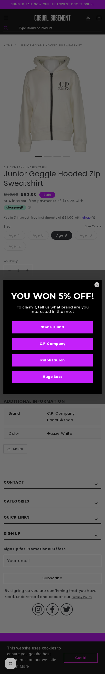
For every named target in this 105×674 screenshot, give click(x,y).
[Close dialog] (97, 285)
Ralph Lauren (52, 360)
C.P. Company (53, 344)
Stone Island (52, 327)
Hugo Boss (52, 377)
